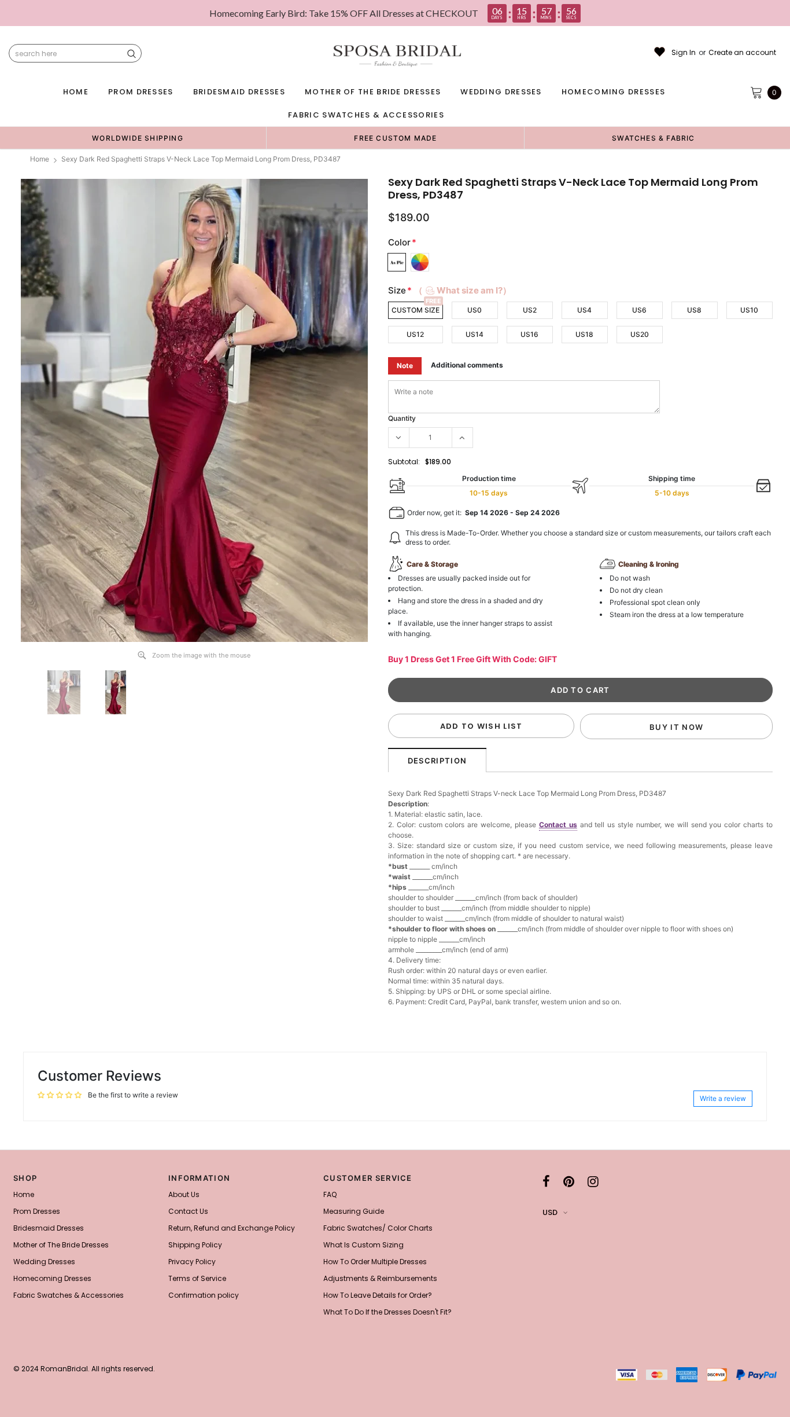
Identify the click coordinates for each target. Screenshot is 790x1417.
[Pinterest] (568, 1181)
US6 (639, 310)
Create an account (742, 52)
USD (550, 1212)
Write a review (723, 1098)
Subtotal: (404, 462)
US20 (639, 334)
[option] (138, 138)
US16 (529, 334)
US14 (474, 334)
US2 (530, 310)
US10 (749, 310)
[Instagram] (593, 1181)
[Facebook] (546, 1181)
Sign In (683, 52)
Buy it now (676, 727)
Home (39, 159)
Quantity (402, 418)
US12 (415, 334)
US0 (474, 310)
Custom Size (416, 310)
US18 (584, 334)
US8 (694, 310)
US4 (584, 310)
